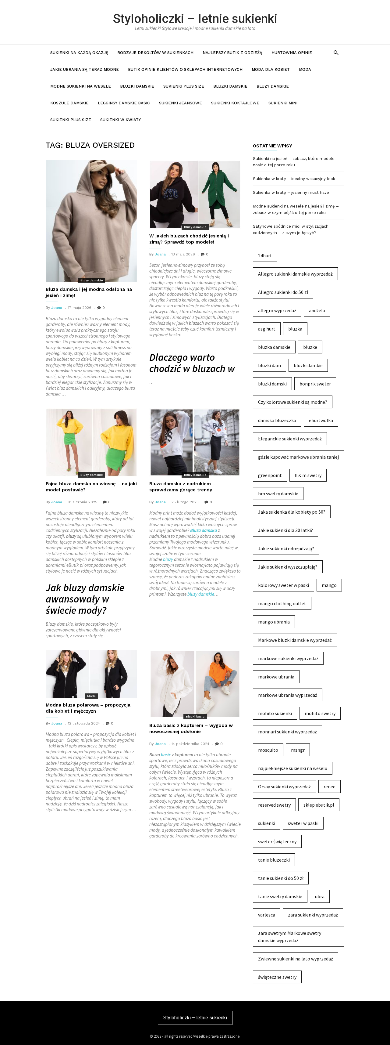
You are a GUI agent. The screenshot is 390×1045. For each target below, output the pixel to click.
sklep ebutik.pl (318, 805)
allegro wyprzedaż (277, 310)
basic (166, 755)
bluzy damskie (200, 594)
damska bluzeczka (277, 420)
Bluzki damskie (137, 86)
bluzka (295, 329)
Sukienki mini (282, 103)
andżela (317, 310)
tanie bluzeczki (274, 860)
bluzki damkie (308, 365)
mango (329, 585)
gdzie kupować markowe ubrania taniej (298, 457)
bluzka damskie (274, 347)
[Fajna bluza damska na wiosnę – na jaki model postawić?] (91, 442)
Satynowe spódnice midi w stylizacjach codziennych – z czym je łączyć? (290, 229)
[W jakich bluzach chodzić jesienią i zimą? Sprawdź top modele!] (195, 194)
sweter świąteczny (277, 841)
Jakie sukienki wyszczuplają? (287, 567)
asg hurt (266, 329)
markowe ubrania (276, 677)
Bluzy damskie (273, 86)
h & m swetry (308, 475)
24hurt (265, 255)
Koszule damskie (69, 103)
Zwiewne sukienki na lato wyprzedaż (295, 959)
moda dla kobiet (271, 69)
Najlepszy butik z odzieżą (232, 52)
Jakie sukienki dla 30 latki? (285, 530)
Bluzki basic (195, 716)
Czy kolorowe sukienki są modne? (292, 402)
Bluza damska (203, 530)
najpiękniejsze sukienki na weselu (292, 768)
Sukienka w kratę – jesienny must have (291, 192)
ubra (319, 896)
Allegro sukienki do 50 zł (283, 292)
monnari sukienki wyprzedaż (287, 732)
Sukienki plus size (183, 86)
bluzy (168, 559)
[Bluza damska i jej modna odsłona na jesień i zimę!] (91, 221)
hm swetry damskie (278, 493)
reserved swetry (274, 805)
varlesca (266, 915)
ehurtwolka (321, 420)
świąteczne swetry (277, 977)
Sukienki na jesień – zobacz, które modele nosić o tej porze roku (294, 161)
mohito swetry (320, 713)
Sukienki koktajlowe (235, 103)
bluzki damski (272, 384)
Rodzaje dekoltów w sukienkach (155, 52)
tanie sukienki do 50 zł (280, 878)
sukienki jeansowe (180, 103)
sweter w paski (303, 823)
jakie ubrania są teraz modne (84, 69)
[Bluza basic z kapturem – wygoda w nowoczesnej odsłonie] (195, 684)
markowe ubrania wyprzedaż (287, 695)
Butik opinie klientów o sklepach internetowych (185, 69)
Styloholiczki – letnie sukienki (195, 18)
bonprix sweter (315, 384)
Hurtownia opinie (291, 52)
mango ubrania (274, 622)
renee (329, 786)
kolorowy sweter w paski (283, 585)
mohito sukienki (275, 713)
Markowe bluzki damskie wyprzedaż (295, 640)
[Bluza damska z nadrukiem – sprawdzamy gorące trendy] (195, 442)
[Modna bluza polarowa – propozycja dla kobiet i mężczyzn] (91, 674)
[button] (336, 52)
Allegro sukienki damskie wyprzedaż (295, 274)
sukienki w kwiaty (120, 120)
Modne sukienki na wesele (80, 86)
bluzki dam (269, 365)
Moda (305, 69)
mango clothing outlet (282, 603)
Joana (56, 308)
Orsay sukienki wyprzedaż (284, 786)
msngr (298, 750)
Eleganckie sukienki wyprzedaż (290, 439)
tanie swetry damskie (280, 896)
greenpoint (270, 475)
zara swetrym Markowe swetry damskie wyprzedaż (289, 936)
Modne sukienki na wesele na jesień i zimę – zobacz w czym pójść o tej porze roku (296, 209)
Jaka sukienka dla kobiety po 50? (291, 512)
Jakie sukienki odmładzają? (286, 548)
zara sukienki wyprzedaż (313, 915)
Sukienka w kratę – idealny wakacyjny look (294, 178)
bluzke (310, 347)
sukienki (266, 823)
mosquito (268, 750)
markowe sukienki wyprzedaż (288, 658)
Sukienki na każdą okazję (79, 52)
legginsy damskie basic (124, 103)
